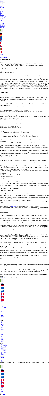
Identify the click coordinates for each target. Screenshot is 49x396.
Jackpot (2, 325)
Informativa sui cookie (3, 353)
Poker (2, 336)
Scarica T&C (1, 276)
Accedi (1, 2)
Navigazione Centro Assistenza (3, 57)
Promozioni (2, 311)
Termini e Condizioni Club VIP (5, 345)
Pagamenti (2, 348)
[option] (25, 283)
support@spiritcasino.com (14, 206)
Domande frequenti (3, 349)
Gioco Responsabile (3, 346)
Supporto (2, 360)
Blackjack (2, 340)
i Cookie (4, 394)
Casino (2, 315)
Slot (1, 321)
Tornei (2, 313)
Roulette (2, 334)
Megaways (2, 324)
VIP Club (2, 312)
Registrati (3, 2)
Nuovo (2, 322)
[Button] (0, 0)
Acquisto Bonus (3, 323)
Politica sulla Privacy (3, 347)
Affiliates (2, 358)
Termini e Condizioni (3, 344)
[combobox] (24, 290)
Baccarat (2, 335)
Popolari (2, 338)
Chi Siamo (2, 357)
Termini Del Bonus (3, 351)
